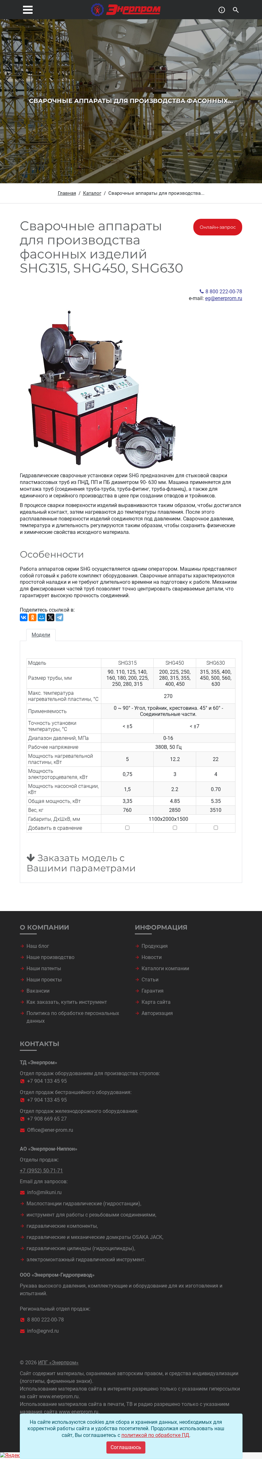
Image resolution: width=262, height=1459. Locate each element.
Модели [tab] (41, 635)
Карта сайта (156, 1002)
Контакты (39, 1044)
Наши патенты (44, 968)
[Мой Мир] (41, 617)
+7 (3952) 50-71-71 (41, 1171)
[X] (50, 617)
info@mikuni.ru (44, 1192)
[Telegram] (59, 617)
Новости (152, 957)
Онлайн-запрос (218, 227)
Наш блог (38, 946)
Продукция (155, 946)
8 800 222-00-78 (223, 292)
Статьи (150, 980)
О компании (44, 927)
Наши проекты (44, 980)
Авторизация (157, 1013)
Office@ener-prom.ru (50, 1130)
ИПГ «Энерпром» (58, 1363)
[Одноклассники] (32, 617)
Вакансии (38, 991)
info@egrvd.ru (43, 1331)
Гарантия (153, 991)
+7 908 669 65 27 (47, 1119)
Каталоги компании (165, 968)
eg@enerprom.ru (223, 298)
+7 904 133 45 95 (47, 1081)
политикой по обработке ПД (155, 1435)
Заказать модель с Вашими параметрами (81, 863)
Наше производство (50, 957)
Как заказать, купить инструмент (67, 1002)
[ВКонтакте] (23, 617)
